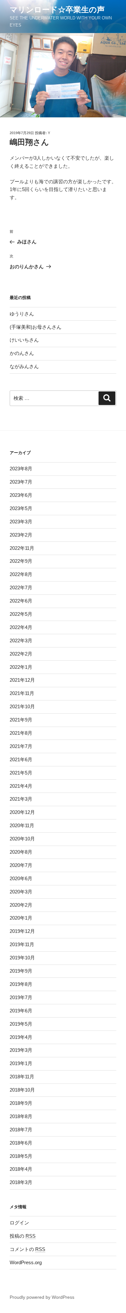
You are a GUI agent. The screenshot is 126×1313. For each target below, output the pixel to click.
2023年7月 (21, 482)
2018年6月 (21, 1143)
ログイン (19, 1222)
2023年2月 (21, 535)
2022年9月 (21, 561)
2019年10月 (22, 957)
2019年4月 (21, 1037)
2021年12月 (22, 680)
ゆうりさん (22, 313)
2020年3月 (21, 891)
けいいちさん (24, 340)
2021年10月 (22, 706)
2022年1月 (21, 667)
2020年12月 (22, 812)
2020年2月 (21, 905)
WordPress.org (26, 1262)
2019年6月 (21, 1010)
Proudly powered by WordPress (42, 1297)
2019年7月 (21, 997)
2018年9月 (21, 1103)
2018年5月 (21, 1156)
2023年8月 (21, 468)
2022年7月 (21, 587)
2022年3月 (21, 640)
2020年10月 (22, 838)
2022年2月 (21, 653)
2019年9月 (21, 971)
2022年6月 (21, 600)
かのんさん (22, 353)
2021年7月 (21, 746)
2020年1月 (21, 918)
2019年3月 (21, 1050)
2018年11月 (22, 1076)
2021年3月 (21, 799)
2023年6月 (21, 495)
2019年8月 (21, 984)
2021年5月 (21, 772)
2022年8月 (21, 574)
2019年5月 (21, 1024)
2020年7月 (21, 865)
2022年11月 (22, 548)
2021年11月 (22, 693)
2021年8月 (21, 733)
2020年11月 (22, 825)
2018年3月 (21, 1182)
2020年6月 (21, 878)
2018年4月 (21, 1169)
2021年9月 (21, 719)
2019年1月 (21, 1063)
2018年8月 (21, 1116)
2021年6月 (21, 759)
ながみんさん (24, 366)
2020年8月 (21, 852)
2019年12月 (22, 931)
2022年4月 (21, 627)
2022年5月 (21, 614)
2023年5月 (21, 508)
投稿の (23, 1236)
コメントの (27, 1249)
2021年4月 (21, 786)
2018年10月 (22, 1090)
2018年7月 (21, 1129)
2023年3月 (21, 521)
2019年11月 (22, 944)
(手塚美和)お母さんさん (35, 327)
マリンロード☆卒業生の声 (57, 9)
